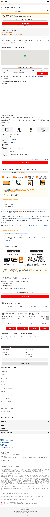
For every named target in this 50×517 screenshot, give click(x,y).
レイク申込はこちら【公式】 (10, 240)
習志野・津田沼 (24, 336)
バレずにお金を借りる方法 (6, 457)
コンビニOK (29, 356)
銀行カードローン (5, 378)
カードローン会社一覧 (5, 452)
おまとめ (5, 356)
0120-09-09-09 (13, 142)
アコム (7, 454)
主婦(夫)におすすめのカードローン (8, 466)
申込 (42, 73)
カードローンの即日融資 (6, 388)
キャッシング (4, 381)
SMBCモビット (18, 454)
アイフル (3, 454)
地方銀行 (3, 428)
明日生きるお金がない (23, 457)
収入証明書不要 (29, 349)
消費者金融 (3, 374)
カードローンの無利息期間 (6, 461)
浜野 (39, 336)
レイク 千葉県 (16, 4)
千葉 (18, 336)
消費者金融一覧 (5, 453)
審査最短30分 (29, 354)
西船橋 (31, 336)
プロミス (10, 454)
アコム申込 (34, 328)
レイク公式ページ (25, 156)
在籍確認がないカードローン (7, 385)
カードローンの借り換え (6, 395)
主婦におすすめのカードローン (8, 405)
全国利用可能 (6, 354)
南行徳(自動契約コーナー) (7, 72)
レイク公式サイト (16, 288)
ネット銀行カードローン (6, 432)
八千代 (6, 338)
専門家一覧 (27, 511)
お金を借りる (4, 371)
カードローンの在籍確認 (6, 401)
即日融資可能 (6, 349)
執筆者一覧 (31, 511)
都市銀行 (3, 425)
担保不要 (5, 352)
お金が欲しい (40, 457)
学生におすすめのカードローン (8, 408)
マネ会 (1, 4)
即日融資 (46, 461)
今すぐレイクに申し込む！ (25, 23)
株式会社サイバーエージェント (22, 503)
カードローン (6, 4)
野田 (35, 336)
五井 (14, 336)
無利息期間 (28, 352)
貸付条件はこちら (26, 473)
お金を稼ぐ (46, 457)
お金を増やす (30, 457)
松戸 (2, 338)
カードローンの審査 (5, 411)
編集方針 (35, 511)
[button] (25, 56)
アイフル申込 (22, 328)
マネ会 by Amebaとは (17, 511)
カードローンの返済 (5, 398)
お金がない (4, 458)
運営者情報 (23, 511)
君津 (10, 336)
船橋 (43, 336)
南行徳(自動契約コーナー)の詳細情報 (40, 159)
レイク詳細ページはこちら (42, 37)
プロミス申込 (11, 328)
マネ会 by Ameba (7, 490)
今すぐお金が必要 (15, 457)
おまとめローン (4, 391)
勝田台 (2, 336)
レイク (11, 4)
